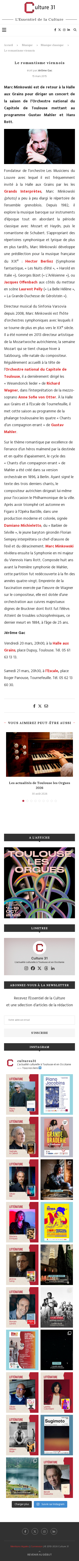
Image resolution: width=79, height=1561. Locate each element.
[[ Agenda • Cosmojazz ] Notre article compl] (22, 1477)
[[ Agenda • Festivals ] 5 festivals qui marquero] (57, 1350)
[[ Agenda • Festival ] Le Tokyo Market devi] (57, 1222)
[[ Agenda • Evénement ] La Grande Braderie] (57, 1137)
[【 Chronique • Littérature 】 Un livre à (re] (57, 1477)
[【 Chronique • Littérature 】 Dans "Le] (22, 1179)
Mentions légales (20, 1547)
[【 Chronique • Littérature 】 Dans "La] (22, 1222)
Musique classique (52, 45)
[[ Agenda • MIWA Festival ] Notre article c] (57, 1179)
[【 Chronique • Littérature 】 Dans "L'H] (22, 1094)
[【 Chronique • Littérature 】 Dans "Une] (22, 1435)
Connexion (37, 1547)
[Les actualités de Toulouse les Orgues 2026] (39, 754)
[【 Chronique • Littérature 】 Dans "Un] (57, 1392)
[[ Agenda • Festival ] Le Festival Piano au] (57, 1094)
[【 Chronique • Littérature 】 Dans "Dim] (22, 1137)
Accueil (8, 45)
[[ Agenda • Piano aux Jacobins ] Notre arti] (57, 1265)
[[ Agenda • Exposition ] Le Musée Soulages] (57, 1435)
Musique (27, 45)
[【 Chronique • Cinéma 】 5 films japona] (57, 1307)
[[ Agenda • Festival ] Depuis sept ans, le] (22, 1350)
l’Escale (51, 671)
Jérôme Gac (45, 70)
